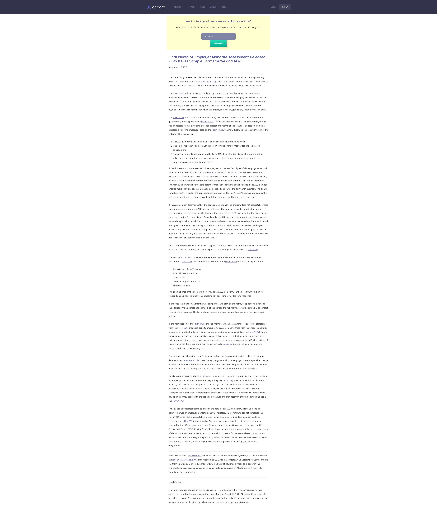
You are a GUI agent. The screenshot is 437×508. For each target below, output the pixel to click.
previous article (191, 360)
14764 (226, 77)
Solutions (191, 7)
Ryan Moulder (194, 455)
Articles (213, 7)
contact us (256, 433)
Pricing (224, 7)
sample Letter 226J (207, 81)
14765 (237, 77)
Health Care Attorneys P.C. (184, 459)
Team (202, 7)
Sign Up (285, 7)
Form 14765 (178, 93)
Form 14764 (186, 257)
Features (178, 7)
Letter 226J (253, 249)
